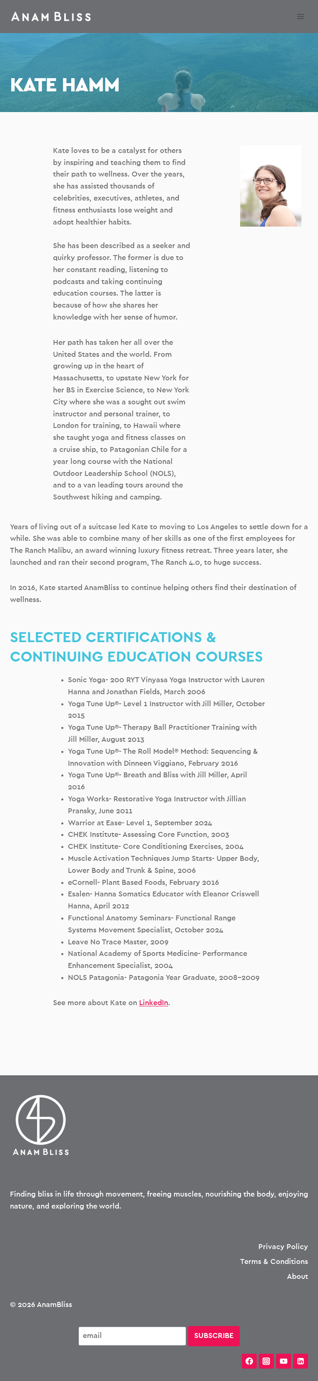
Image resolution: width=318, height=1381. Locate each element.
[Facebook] (249, 1361)
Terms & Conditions (274, 1262)
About (297, 1277)
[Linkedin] (300, 1361)
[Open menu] (300, 16)
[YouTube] (283, 1361)
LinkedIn (153, 1003)
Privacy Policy (283, 1247)
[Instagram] (266, 1361)
